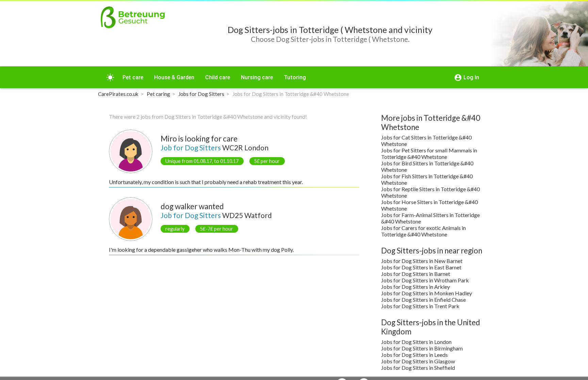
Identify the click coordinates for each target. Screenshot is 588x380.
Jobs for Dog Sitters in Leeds (414, 354)
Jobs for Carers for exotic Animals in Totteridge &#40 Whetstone (423, 231)
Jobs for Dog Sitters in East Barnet (421, 267)
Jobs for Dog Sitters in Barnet (415, 273)
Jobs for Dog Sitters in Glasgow (418, 361)
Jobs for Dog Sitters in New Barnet (421, 261)
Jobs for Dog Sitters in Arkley (415, 286)
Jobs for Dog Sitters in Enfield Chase (423, 299)
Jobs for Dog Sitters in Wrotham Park (425, 280)
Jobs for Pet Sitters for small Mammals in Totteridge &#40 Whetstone (429, 153)
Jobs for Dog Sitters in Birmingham (422, 348)
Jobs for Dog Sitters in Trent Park (420, 306)
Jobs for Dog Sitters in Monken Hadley (426, 293)
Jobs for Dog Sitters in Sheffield (418, 367)
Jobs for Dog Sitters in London (416, 341)
